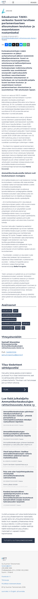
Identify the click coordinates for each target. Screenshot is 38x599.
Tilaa (5, 390)
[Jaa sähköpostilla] (28, 45)
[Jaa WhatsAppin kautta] (24, 45)
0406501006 (11, 352)
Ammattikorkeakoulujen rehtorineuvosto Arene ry (19, 38)
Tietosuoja (5, 580)
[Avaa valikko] (13, 2)
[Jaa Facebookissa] (6, 45)
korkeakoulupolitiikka (11, 324)
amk (15, 311)
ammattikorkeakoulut (11, 315)
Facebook (5, 576)
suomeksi (5, 591)
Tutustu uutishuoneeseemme (18, 540)
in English (12, 591)
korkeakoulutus (9, 319)
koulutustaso (7, 328)
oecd (18, 328)
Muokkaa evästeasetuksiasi (11, 584)
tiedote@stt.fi (6, 566)
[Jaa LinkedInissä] (10, 45)
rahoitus (26, 324)
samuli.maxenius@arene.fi (12, 355)
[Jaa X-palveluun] (13, 45)
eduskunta (6, 311)
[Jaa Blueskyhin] (21, 45)
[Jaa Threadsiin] (17, 45)
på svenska (21, 591)
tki (23, 328)
